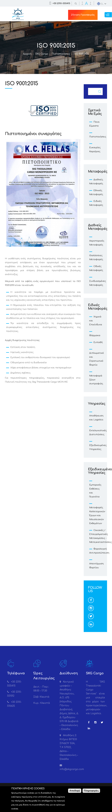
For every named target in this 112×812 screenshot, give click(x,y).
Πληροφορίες (91, 790)
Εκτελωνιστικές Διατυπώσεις (98, 432)
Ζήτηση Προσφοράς (83, 15)
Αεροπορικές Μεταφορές (96, 243)
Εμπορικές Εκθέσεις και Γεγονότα (95, 491)
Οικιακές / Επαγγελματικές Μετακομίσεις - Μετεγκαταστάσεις (100, 536)
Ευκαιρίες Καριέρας (95, 149)
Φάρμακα (94, 335)
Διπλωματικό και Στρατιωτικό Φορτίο (96, 359)
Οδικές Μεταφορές (96, 268)
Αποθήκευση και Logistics (96, 417)
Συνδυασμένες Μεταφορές (97, 283)
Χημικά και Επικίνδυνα (95, 320)
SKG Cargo (41, 54)
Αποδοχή (74, 790)
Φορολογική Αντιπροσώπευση (99, 551)
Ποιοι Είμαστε (94, 124)
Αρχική (27, 54)
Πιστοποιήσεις (61, 54)
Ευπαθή (98, 342)
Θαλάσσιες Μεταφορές (96, 257)
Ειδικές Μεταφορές (96, 203)
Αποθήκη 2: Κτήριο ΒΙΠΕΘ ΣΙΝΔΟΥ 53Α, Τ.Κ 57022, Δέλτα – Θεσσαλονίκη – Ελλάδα (69, 747)
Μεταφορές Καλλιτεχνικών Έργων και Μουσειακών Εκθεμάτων (97, 515)
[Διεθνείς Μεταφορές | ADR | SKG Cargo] (18, 18)
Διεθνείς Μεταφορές (96, 181)
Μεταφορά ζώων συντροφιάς (96, 380)
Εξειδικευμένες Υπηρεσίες (98, 447)
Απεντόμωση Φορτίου (96, 565)
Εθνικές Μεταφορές (96, 192)
